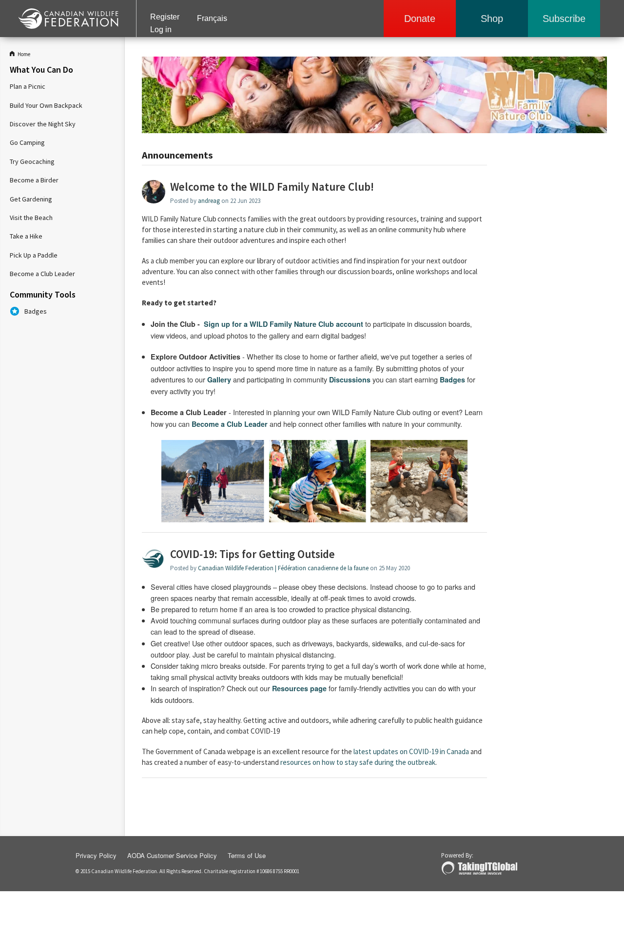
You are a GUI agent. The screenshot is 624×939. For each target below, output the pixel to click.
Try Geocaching (32, 161)
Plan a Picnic (27, 86)
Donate (419, 18)
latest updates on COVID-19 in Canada (411, 751)
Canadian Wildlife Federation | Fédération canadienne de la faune (283, 568)
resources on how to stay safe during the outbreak (357, 762)
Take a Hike (26, 236)
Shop (492, 18)
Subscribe (564, 18)
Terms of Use (247, 855)
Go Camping (27, 142)
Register (164, 17)
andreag (209, 201)
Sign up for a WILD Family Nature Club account (283, 324)
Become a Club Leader (42, 273)
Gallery (219, 379)
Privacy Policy (96, 855)
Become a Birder (34, 180)
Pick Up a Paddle (34, 255)
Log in (161, 29)
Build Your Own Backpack (46, 105)
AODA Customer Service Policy (172, 855)
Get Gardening (31, 199)
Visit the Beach (31, 217)
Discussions (349, 379)
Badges (35, 311)
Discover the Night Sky (43, 124)
